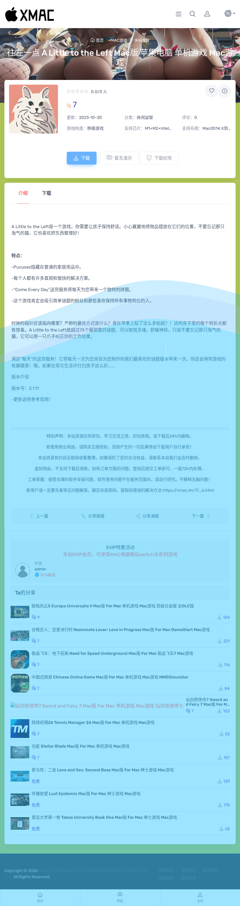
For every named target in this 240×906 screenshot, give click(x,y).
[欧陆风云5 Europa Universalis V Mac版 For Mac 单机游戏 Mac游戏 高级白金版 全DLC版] (20, 612)
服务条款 (188, 878)
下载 (85, 158)
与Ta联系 (47, 575)
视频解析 (166, 878)
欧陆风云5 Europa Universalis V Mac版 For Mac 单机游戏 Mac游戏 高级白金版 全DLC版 (113, 606)
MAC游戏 (119, 40)
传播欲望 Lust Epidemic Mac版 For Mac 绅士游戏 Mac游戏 (86, 793)
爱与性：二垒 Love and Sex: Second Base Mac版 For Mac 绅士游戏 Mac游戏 (103, 769)
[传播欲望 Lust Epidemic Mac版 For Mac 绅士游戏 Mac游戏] (20, 799)
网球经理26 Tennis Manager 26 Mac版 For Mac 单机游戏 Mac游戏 (93, 722)
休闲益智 (142, 40)
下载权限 (163, 158)
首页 (100, 40)
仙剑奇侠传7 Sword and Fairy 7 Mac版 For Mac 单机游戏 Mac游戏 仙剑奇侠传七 (207, 706)
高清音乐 (210, 870)
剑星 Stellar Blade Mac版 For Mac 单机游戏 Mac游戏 (80, 746)
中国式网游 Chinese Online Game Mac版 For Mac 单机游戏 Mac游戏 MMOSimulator (110, 677)
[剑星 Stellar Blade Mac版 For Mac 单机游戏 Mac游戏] (20, 752)
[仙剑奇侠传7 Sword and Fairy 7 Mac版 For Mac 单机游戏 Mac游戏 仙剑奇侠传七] (97, 706)
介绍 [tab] (23, 193)
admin (40, 569)
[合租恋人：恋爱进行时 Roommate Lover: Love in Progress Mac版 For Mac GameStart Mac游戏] (20, 635)
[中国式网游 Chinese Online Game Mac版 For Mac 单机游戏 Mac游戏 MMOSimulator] (20, 683)
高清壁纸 (188, 870)
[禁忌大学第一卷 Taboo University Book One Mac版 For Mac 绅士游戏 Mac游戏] (20, 823)
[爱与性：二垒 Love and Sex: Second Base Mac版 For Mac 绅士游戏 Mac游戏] (20, 776)
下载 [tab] (46, 193)
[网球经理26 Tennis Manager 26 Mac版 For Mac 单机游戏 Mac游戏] (20, 728)
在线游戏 (166, 870)
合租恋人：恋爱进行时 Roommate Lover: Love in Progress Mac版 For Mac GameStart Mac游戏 (121, 629)
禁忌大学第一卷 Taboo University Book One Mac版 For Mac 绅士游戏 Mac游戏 (104, 817)
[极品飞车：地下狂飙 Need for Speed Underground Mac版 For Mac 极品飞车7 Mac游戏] (20, 659)
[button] (192, 14)
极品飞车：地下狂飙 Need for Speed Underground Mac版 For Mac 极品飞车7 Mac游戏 (112, 653)
